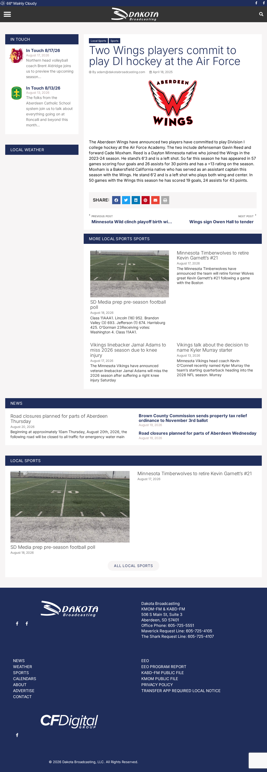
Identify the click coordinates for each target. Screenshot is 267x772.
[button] (7, 14)
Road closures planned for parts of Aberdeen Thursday (59, 418)
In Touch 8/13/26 (43, 88)
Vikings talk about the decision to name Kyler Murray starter (212, 347)
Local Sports (98, 40)
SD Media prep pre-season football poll (128, 304)
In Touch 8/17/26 (43, 50)
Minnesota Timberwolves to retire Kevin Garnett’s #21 (213, 255)
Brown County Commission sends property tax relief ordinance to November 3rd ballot (193, 418)
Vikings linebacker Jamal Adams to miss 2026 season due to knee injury (128, 350)
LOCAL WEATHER (27, 149)
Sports (114, 40)
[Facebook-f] (256, 3)
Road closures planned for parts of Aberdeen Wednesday (198, 433)
